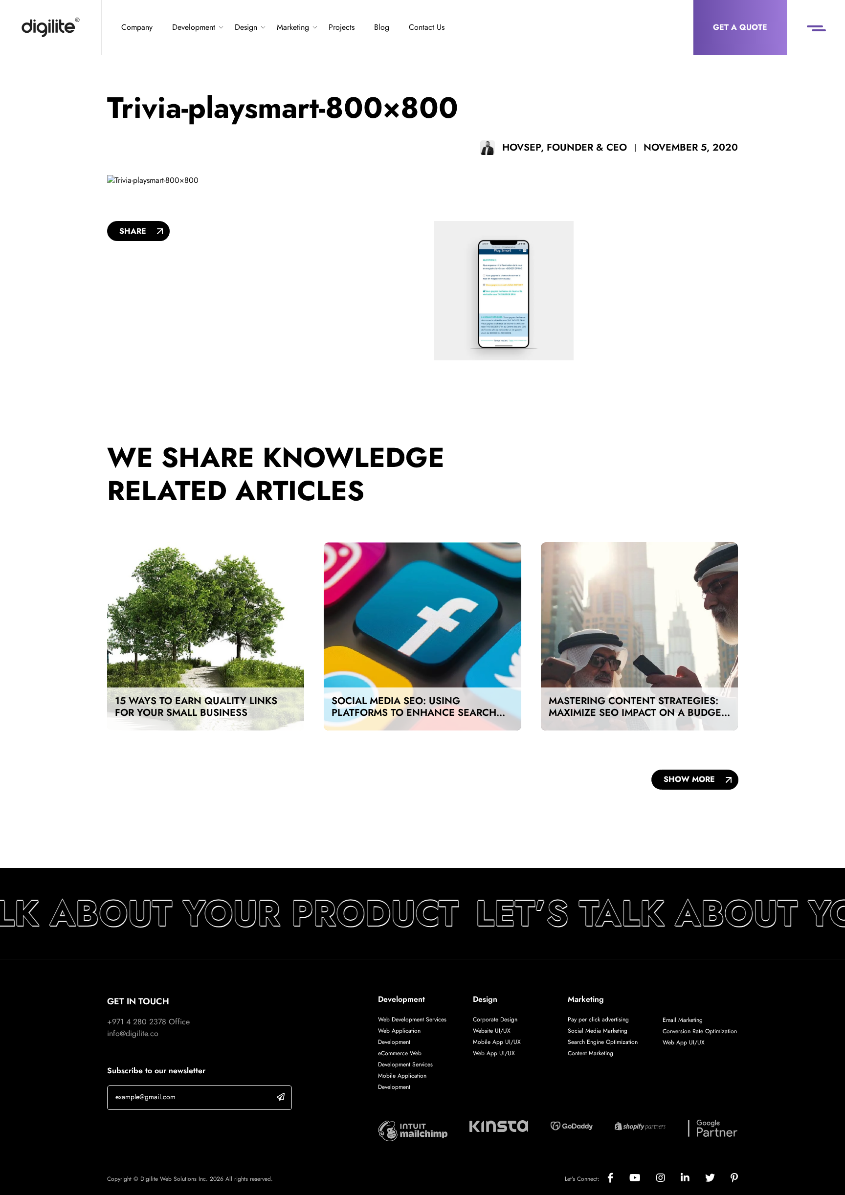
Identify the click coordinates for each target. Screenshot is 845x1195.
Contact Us (427, 27)
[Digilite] (51, 27)
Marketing (293, 27)
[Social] (618, 1178)
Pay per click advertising (598, 1019)
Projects (342, 27)
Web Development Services (412, 1019)
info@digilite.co (132, 1033)
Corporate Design (495, 1019)
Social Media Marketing (597, 1030)
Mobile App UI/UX (497, 1042)
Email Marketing (683, 1020)
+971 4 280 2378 (136, 1021)
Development (193, 27)
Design (246, 27)
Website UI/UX (492, 1030)
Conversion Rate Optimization (700, 1031)
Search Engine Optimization (603, 1042)
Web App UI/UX (494, 1053)
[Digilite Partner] (412, 1130)
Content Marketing (590, 1053)
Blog (381, 27)
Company (137, 27)
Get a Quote (740, 27)
